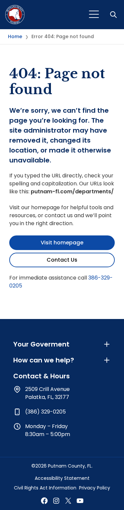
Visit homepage (62, 242)
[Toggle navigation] (94, 14)
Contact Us (62, 260)
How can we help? (43, 360)
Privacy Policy (94, 487)
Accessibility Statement (62, 478)
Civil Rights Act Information (45, 487)
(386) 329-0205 (45, 411)
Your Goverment (41, 344)
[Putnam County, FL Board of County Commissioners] (15, 14)
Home (15, 36)
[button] (114, 14)
